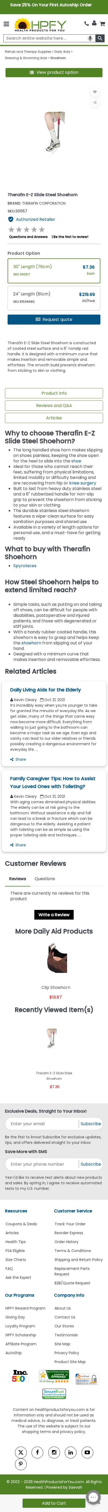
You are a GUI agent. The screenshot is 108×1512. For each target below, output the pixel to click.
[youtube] (87, 1452)
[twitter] (21, 1452)
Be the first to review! (70, 236)
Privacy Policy (67, 1352)
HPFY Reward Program (25, 1308)
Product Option (24, 253)
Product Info (54, 393)
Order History (66, 1241)
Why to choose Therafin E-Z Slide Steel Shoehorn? (50, 437)
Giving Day (15, 1317)
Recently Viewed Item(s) (54, 1010)
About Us (63, 1308)
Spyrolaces (24, 566)
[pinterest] (21, 1464)
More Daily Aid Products (54, 931)
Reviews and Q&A (54, 406)
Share (20, 759)
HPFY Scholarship (21, 1335)
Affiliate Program (21, 1344)
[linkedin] (71, 1452)
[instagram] (54, 1452)
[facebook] (37, 1452)
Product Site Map (70, 1361)
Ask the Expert (18, 1277)
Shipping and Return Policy (79, 1259)
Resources (16, 1211)
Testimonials (66, 1335)
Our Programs (19, 1295)
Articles (54, 418)
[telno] (86, 23)
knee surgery (82, 483)
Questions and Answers (28, 236)
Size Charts (16, 1259)
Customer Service (73, 1211)
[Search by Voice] (90, 38)
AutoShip (14, 1352)
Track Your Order (70, 1224)
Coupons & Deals (21, 1224)
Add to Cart (54, 1503)
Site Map (62, 1344)
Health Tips (16, 1241)
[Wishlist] (95, 92)
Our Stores (64, 1326)
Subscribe (91, 1124)
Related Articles (30, 671)
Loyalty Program (20, 1326)
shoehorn (31, 643)
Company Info (69, 1295)
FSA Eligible (15, 1250)
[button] (54, 72)
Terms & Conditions (73, 1250)
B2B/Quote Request (72, 1283)
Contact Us (65, 1317)
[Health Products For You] (40, 24)
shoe (76, 461)
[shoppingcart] (102, 23)
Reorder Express (69, 1232)
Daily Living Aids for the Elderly (45, 689)
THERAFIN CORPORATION (37, 203)
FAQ (9, 1268)
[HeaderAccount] (94, 23)
